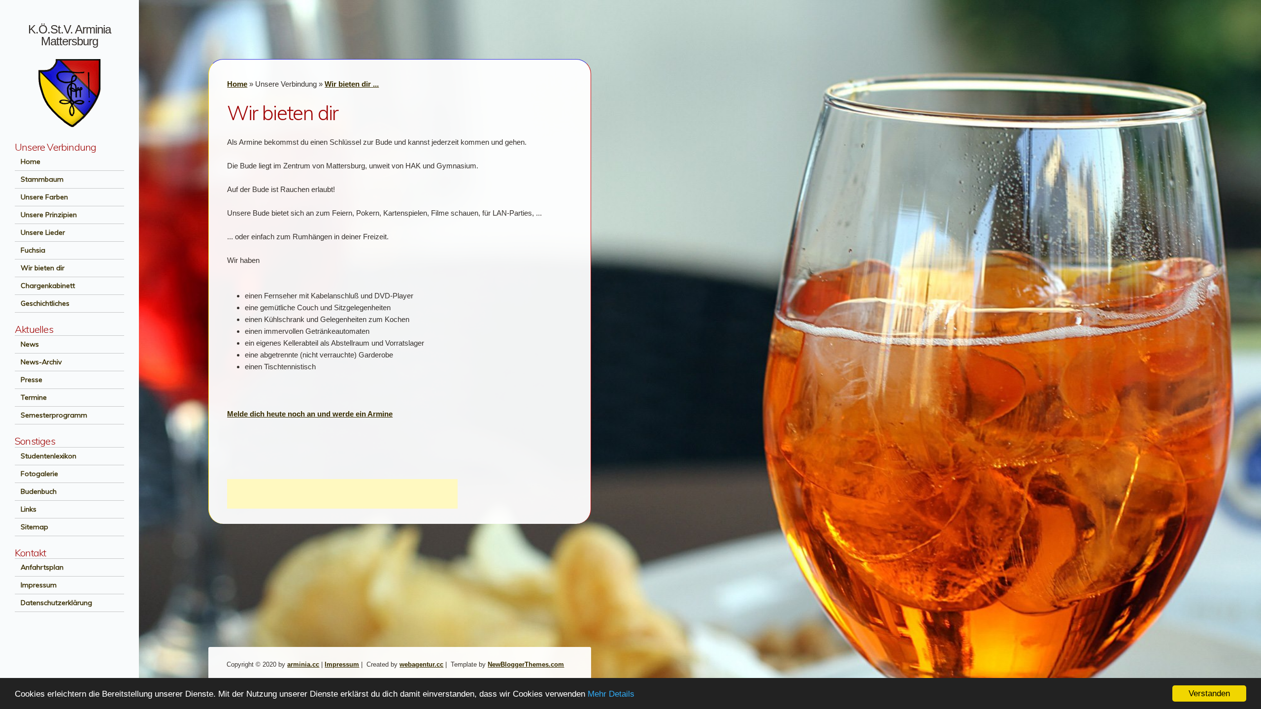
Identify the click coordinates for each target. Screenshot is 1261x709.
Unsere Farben (41, 197)
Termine (31, 397)
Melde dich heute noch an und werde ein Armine (310, 414)
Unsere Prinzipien (46, 214)
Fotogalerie (36, 473)
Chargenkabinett (45, 285)
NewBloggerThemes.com (526, 664)
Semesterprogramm (51, 415)
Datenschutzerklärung (53, 602)
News (27, 344)
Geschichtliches (42, 303)
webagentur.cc (421, 664)
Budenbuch (36, 491)
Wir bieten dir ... (352, 84)
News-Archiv (38, 361)
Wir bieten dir (40, 267)
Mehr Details (611, 694)
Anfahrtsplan (39, 567)
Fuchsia (30, 250)
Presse (28, 379)
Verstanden (1209, 693)
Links (25, 509)
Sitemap (31, 526)
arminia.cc (303, 664)
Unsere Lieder (40, 232)
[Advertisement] (342, 494)
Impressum (36, 584)
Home (27, 161)
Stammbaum (39, 179)
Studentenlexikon (45, 455)
